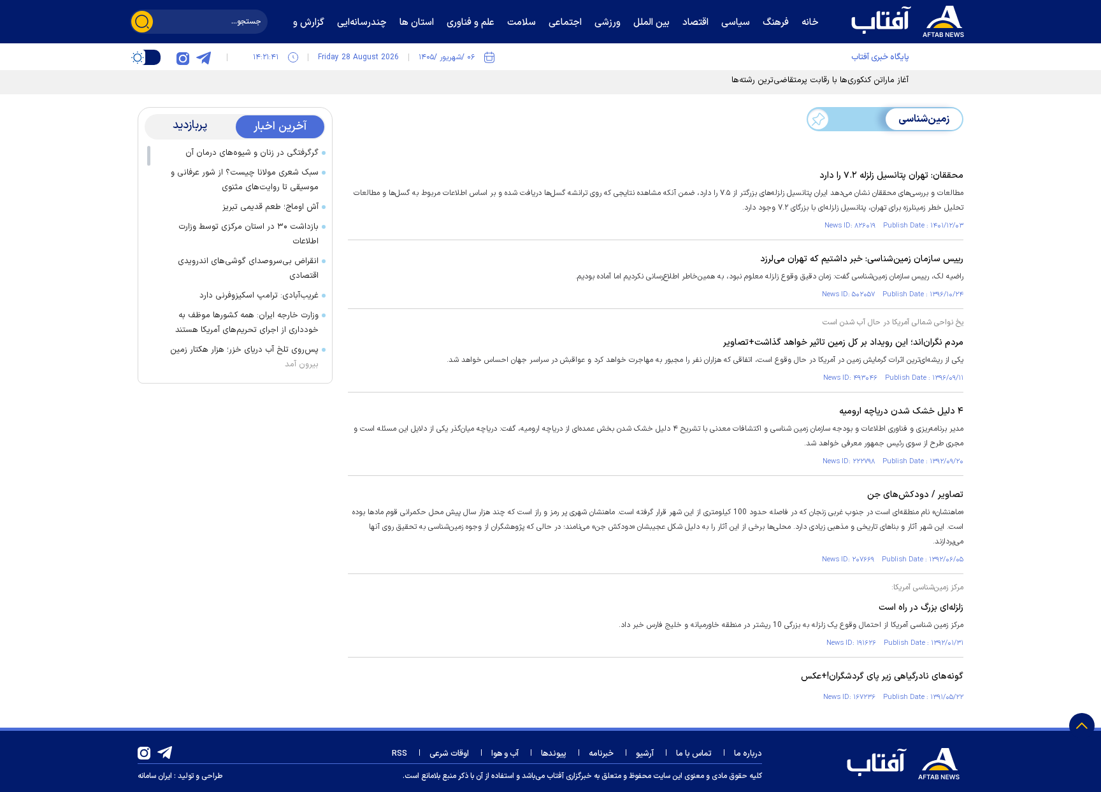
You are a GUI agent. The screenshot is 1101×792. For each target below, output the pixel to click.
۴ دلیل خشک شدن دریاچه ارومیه (901, 411)
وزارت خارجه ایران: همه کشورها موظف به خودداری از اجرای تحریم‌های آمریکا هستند (247, 322)
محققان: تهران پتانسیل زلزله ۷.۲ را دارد (891, 175)
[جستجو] (142, 21)
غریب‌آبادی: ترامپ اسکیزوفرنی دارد (259, 295)
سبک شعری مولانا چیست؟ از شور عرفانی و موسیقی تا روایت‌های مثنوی (245, 180)
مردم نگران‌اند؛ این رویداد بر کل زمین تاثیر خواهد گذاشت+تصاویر (843, 342)
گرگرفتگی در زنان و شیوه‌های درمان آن (252, 153)
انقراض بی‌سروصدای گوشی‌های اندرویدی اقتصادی (248, 268)
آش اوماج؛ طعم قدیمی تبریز (270, 207)
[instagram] (182, 57)
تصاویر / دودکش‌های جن (915, 494)
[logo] (910, 19)
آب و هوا (505, 753)
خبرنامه (601, 753)
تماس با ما (694, 753)
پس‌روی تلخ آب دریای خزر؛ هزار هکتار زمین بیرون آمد (244, 357)
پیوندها (553, 753)
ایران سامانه (155, 776)
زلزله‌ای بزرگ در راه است (921, 607)
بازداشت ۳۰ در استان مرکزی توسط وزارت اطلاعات (248, 234)
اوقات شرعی (449, 753)
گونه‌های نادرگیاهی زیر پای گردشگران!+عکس (882, 676)
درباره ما (748, 753)
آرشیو (645, 753)
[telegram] (203, 57)
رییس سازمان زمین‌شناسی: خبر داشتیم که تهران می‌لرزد (861, 259)
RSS (399, 753)
